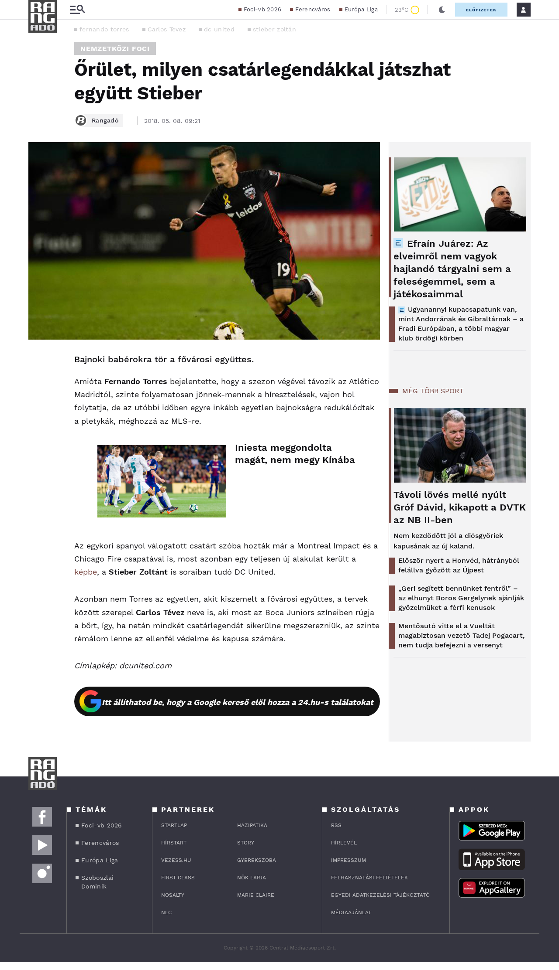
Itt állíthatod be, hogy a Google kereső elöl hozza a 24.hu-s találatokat (237, 702)
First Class (178, 878)
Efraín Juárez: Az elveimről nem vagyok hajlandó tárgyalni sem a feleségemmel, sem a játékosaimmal (452, 269)
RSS (336, 825)
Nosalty (172, 895)
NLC (166, 912)
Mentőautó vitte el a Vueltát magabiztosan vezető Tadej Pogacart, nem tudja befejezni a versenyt (461, 635)
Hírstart (173, 843)
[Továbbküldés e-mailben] (38, 385)
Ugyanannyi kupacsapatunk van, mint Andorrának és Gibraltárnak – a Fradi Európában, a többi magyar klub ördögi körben (461, 323)
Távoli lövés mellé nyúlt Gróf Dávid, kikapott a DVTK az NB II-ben (459, 507)
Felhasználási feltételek (369, 878)
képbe (85, 571)
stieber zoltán (274, 29)
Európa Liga (361, 9)
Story (245, 843)
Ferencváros (312, 9)
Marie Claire (255, 895)
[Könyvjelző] (38, 412)
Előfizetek (481, 9)
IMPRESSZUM (348, 860)
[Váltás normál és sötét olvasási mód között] (442, 9)
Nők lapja (251, 878)
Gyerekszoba (256, 860)
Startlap (174, 825)
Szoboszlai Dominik (97, 882)
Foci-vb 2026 (263, 9)
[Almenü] (77, 10)
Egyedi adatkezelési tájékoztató (380, 895)
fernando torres (104, 29)
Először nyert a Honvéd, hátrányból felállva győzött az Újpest (458, 565)
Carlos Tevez (167, 29)
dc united (219, 29)
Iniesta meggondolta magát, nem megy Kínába (295, 453)
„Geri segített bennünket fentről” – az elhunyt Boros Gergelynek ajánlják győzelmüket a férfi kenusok (461, 598)
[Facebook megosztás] (38, 362)
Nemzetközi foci (115, 48)
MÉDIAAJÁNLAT (351, 912)
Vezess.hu (176, 860)
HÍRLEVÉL (344, 843)
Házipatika (252, 825)
